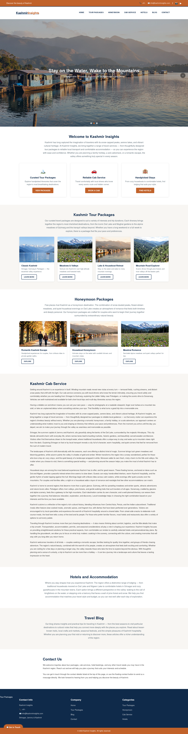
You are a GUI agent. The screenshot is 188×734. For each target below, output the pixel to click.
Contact (166, 12)
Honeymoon (114, 12)
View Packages (42, 190)
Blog (154, 12)
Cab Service (130, 12)
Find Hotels (145, 190)
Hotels (144, 12)
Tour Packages (96, 12)
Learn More (29, 277)
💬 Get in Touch (13, 727)
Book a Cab (94, 190)
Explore (27, 361)
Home (81, 12)
